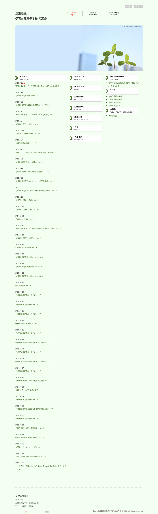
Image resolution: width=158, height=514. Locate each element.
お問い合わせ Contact (114, 14)
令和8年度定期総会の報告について (28, 96)
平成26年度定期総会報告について (28, 371)
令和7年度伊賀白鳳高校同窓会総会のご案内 (32, 172)
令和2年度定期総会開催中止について (29, 276)
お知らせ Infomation (93, 14)
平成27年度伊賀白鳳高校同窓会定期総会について (34, 361)
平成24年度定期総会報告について (28, 418)
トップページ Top (72, 14)
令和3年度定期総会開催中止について (29, 267)
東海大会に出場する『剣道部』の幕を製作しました (34, 115)
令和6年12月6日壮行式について (27, 210)
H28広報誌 (112, 116)
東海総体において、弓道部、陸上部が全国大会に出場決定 (37, 86)
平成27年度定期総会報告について (28, 352)
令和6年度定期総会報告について (27, 247)
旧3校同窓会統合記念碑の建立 (26, 390)
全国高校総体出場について (25, 143)
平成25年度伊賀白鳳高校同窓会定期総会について (34, 409)
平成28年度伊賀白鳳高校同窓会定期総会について (34, 342)
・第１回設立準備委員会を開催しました (30, 456)
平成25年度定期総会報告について (28, 399)
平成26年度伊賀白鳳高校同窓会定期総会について (34, 381)
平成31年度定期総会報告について (28, 295)
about (47, 512)
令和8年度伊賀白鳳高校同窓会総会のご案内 (32, 105)
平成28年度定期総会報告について (28, 333)
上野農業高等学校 (115, 99)
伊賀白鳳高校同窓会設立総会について (29, 437)
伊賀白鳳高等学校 (115, 96)
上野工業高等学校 (115, 102)
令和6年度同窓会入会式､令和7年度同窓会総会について (36, 191)
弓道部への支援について (24, 219)
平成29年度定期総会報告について (28, 314)
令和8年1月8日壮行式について (27, 124)
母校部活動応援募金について (26, 323)
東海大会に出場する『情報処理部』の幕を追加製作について (38, 228)
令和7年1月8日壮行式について (27, 200)
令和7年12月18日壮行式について (27, 133)
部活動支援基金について (24, 286)
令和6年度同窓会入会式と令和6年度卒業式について (35, 181)
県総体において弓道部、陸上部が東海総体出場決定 (34, 152)
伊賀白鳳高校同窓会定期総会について (29, 428)
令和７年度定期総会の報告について (29, 162)
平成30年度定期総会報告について (28, 305)
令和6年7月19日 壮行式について (28, 238)
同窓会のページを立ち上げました (28, 447)
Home (26, 512)
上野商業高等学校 (115, 106)
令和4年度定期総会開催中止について (29, 257)
